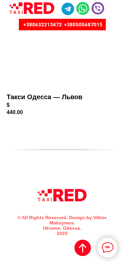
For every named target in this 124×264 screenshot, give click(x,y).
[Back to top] (82, 248)
